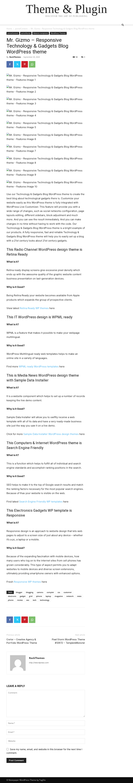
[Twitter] (17, 64)
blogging (29, 592)
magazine (59, 596)
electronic (12, 596)
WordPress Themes (58, 33)
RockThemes (15, 57)
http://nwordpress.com (39, 663)
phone (10, 600)
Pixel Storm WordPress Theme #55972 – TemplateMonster (68, 641)
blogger (19, 592)
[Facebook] (9, 64)
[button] (123, 25)
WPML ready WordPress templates (39, 366)
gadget (22, 596)
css (59, 592)
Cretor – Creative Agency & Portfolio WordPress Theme (21, 641)
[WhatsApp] (32, 64)
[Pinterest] (24, 64)
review (20, 600)
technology (44, 600)
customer (68, 592)
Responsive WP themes (27, 581)
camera (40, 592)
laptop (48, 596)
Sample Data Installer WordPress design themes (51, 434)
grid (30, 596)
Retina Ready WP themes (34, 308)
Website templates (40, 33)
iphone (39, 596)
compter (50, 592)
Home (9, 28)
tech (34, 600)
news (79, 596)
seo (27, 600)
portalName (25, 33)
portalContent (21, 28)
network (69, 596)
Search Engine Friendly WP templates (40, 501)
